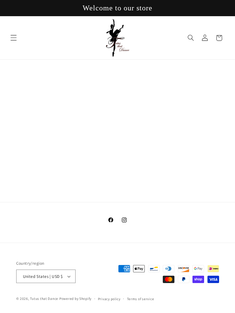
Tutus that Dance (44, 298)
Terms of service (140, 298)
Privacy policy (109, 298)
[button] (13, 38)
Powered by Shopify (75, 298)
